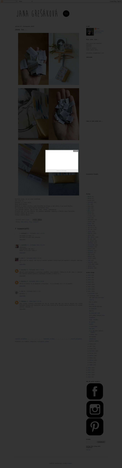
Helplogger (64, 170)
